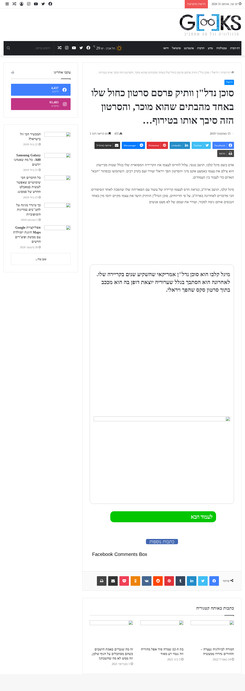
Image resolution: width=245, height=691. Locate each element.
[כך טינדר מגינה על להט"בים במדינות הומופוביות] (57, 212)
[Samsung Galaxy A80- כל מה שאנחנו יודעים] (57, 162)
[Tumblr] (180, 581)
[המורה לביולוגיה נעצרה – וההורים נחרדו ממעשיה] (212, 632)
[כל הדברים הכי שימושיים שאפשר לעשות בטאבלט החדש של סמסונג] (57, 184)
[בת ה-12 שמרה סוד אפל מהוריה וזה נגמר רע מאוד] (162, 632)
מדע (210, 48)
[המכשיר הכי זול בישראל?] (57, 141)
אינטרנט (189, 48)
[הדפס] (101, 581)
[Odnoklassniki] (135, 581)
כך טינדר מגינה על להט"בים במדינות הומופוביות (28, 209)
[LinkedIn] (191, 581)
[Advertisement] (204, 235)
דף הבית (235, 48)
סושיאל (176, 48)
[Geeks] (210, 25)
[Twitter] (203, 581)
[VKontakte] (146, 581)
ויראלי (215, 72)
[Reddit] (158, 581)
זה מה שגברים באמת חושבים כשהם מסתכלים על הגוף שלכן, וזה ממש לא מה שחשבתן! (112, 654)
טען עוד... (40, 259)
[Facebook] (214, 581)
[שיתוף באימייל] (113, 581)
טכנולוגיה (221, 48)
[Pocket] (124, 581)
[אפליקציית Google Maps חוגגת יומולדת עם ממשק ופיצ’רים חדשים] (57, 234)
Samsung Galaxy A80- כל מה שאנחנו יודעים (27, 159)
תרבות (201, 48)
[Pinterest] (169, 581)
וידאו (166, 48)
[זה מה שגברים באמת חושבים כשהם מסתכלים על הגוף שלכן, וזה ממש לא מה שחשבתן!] (111, 632)
